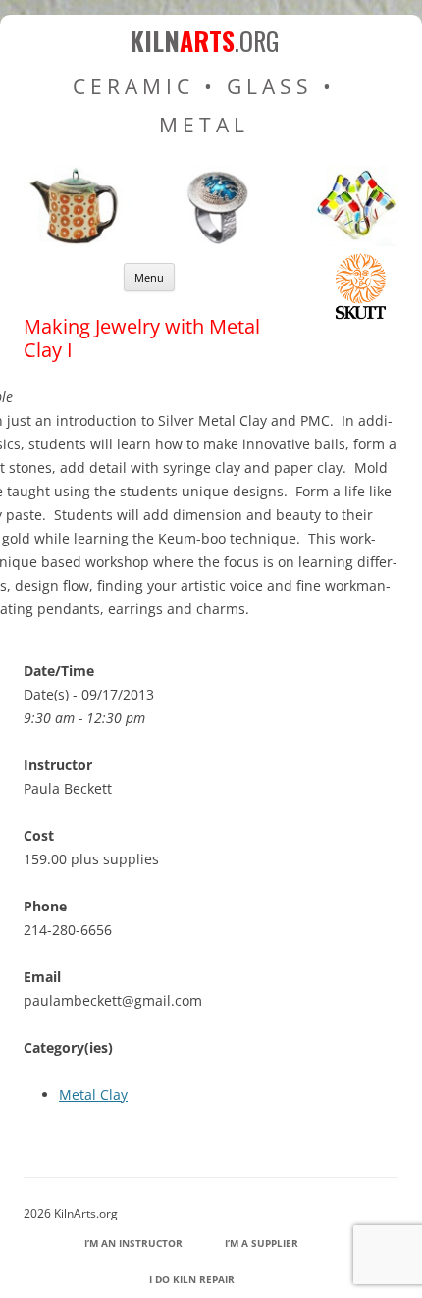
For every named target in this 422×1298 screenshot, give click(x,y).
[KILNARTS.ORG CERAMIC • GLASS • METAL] (211, 241)
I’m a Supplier (261, 1243)
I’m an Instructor (133, 1243)
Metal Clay (93, 1094)
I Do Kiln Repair (192, 1279)
